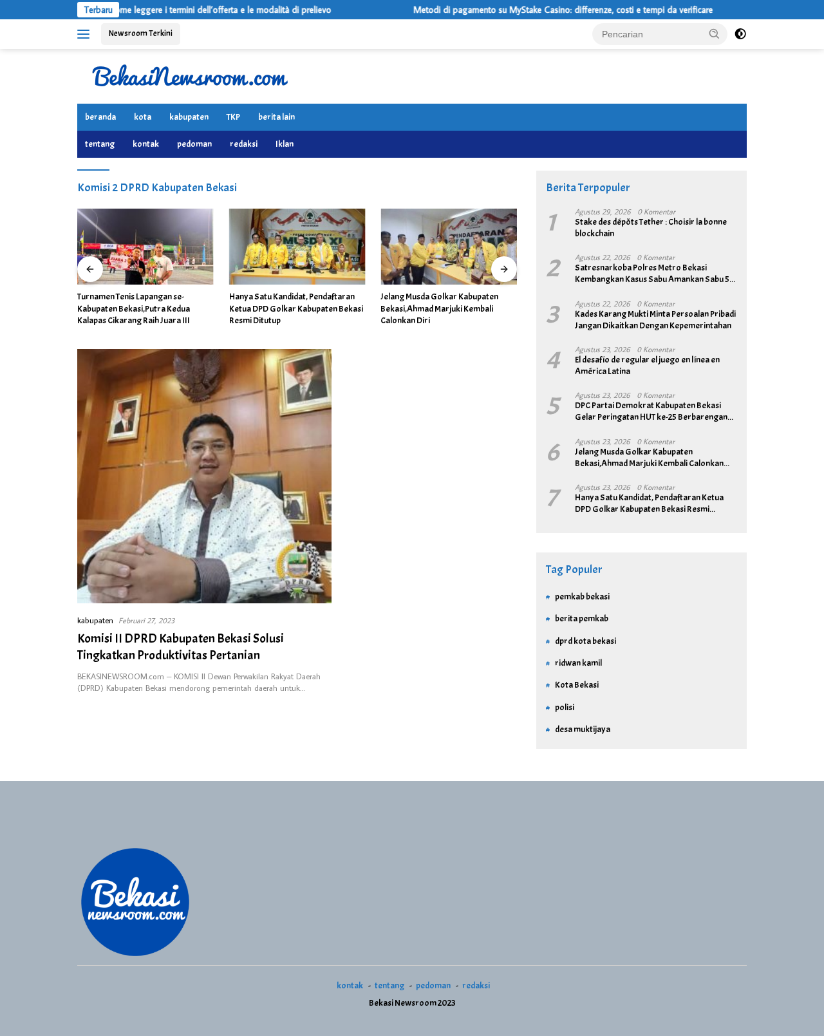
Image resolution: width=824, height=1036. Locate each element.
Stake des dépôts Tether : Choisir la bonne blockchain (651, 227)
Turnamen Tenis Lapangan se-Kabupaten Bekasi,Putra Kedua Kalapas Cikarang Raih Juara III (133, 308)
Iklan (285, 143)
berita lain (276, 116)
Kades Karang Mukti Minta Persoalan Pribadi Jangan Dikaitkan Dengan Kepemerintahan (655, 319)
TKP (233, 116)
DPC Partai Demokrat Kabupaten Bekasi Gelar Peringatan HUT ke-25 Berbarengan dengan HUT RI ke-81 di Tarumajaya (651, 411)
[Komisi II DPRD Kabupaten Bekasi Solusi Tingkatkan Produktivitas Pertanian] (204, 476)
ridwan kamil (578, 662)
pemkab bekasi (582, 596)
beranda (100, 116)
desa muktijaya (582, 729)
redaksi (244, 143)
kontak (146, 143)
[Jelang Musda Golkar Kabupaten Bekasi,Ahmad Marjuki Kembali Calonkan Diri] (448, 247)
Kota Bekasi (577, 684)
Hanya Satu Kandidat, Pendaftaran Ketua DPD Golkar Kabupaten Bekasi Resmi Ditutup (296, 308)
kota (142, 116)
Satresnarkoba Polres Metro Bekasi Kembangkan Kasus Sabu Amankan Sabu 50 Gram (655, 273)
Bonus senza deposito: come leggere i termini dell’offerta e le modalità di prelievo (154, 9)
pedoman (194, 143)
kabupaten (189, 116)
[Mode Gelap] (740, 34)
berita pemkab (581, 618)
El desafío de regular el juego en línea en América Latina (647, 365)
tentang (100, 143)
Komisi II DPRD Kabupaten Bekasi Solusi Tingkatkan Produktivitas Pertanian (180, 646)
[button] (714, 33)
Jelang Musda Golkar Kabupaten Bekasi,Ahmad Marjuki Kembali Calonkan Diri (439, 308)
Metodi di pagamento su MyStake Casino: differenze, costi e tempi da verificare (539, 9)
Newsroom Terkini (141, 33)
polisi (564, 707)
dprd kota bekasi (585, 641)
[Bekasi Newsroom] (190, 75)
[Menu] (86, 34)
